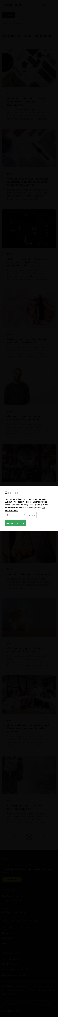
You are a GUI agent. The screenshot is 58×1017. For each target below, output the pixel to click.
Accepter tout (15, 523)
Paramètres (29, 515)
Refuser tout (12, 515)
